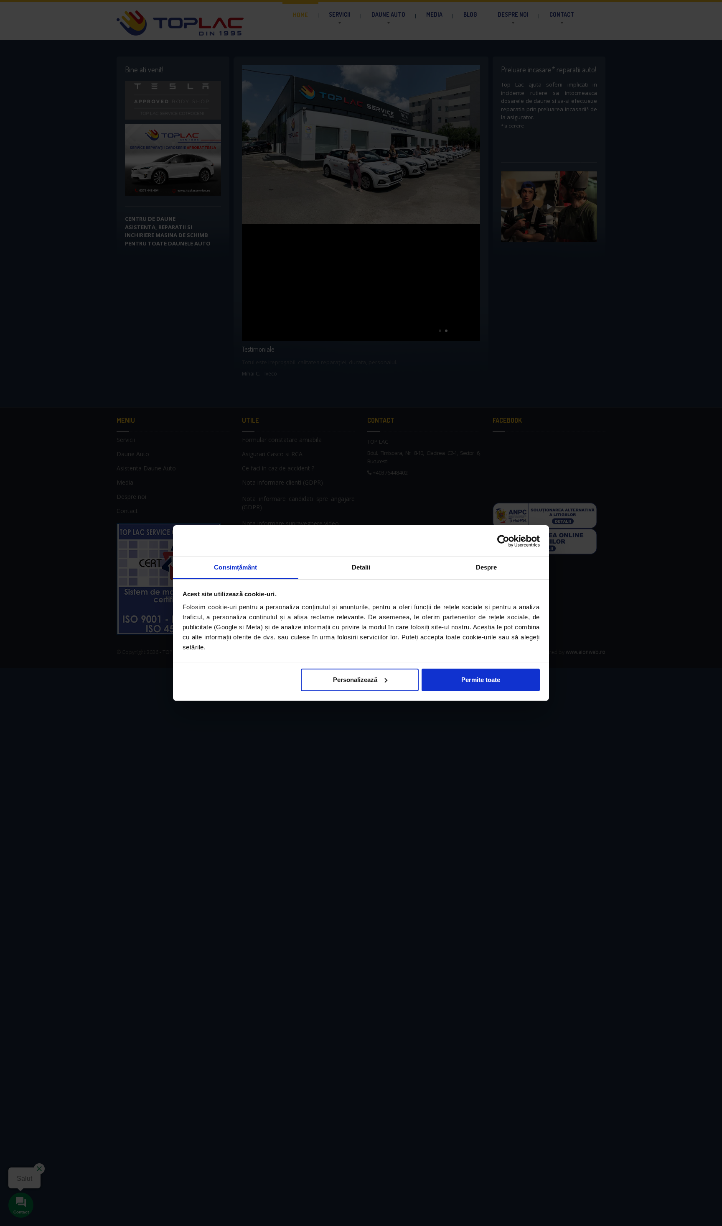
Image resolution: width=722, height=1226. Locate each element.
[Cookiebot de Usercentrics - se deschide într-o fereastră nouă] (503, 541)
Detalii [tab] (361, 567)
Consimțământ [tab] (235, 567)
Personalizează (355, 679)
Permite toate (480, 679)
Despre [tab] (486, 567)
